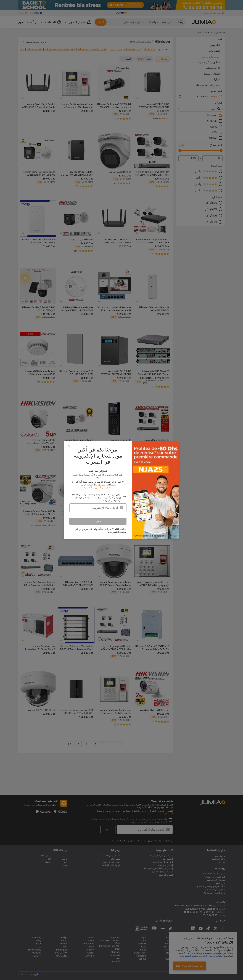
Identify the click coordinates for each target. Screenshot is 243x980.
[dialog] (121, 490)
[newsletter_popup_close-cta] (68, 446)
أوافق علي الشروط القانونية (98, 487)
